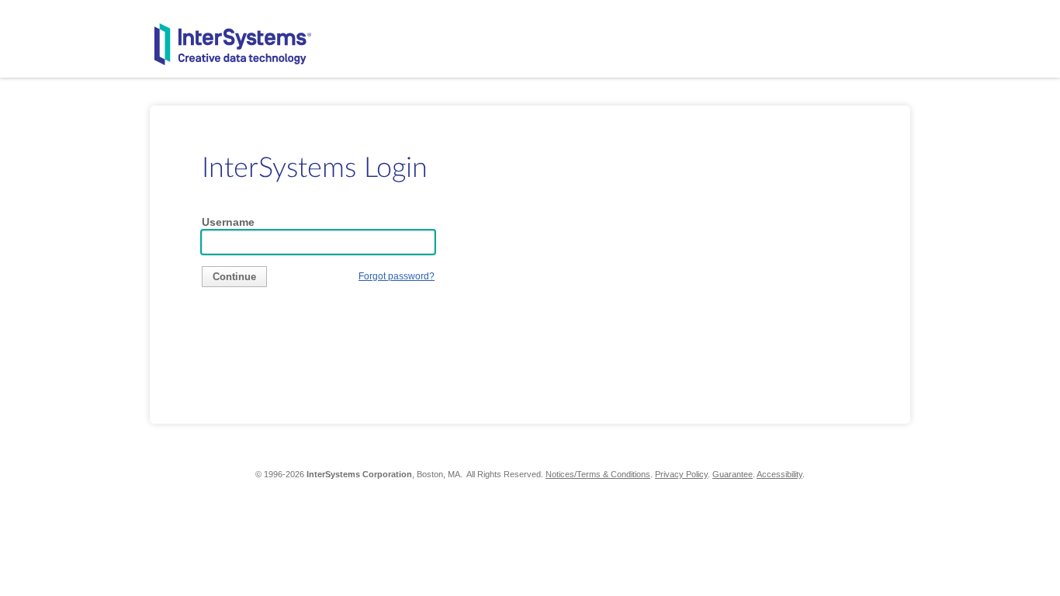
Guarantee (732, 474)
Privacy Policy (681, 474)
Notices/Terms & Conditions (598, 474)
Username (228, 222)
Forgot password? (397, 276)
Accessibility (779, 474)
